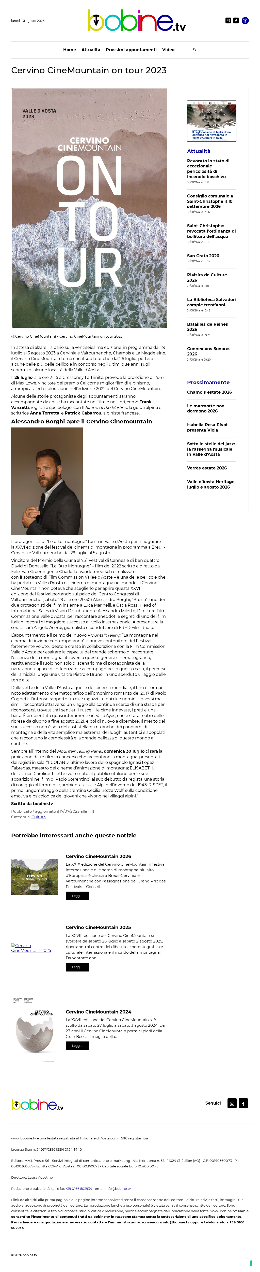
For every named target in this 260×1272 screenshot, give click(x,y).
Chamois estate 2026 (209, 392)
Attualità (91, 49)
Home (69, 49)
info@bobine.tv (118, 1189)
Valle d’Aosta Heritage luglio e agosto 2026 (210, 484)
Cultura (38, 816)
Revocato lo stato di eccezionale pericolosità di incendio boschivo (208, 169)
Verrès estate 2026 (207, 468)
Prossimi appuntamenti (131, 49)
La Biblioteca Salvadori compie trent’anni (211, 302)
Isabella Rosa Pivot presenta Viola (207, 427)
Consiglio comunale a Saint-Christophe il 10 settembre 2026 (210, 201)
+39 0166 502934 (79, 1189)
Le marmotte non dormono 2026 (205, 409)
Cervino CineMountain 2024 (98, 1012)
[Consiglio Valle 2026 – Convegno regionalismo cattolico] (211, 121)
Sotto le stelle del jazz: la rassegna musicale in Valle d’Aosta (211, 449)
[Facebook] (236, 20)
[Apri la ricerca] (195, 50)
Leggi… (77, 896)
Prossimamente (208, 382)
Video (168, 49)
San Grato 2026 (203, 255)
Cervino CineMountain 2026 (98, 856)
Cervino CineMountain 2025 (98, 927)
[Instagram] (228, 20)
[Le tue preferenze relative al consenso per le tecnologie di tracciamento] (251, 1263)
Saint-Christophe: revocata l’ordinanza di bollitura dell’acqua (211, 231)
